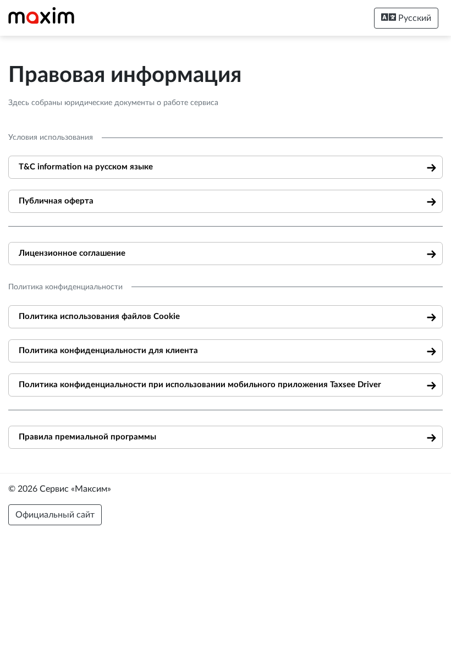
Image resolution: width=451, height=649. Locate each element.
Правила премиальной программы (87, 437)
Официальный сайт (55, 514)
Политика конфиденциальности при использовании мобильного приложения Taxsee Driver (200, 385)
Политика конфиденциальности (65, 287)
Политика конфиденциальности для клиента (108, 350)
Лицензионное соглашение (72, 253)
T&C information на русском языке (86, 167)
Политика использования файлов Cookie (99, 316)
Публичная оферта (56, 201)
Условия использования (50, 137)
